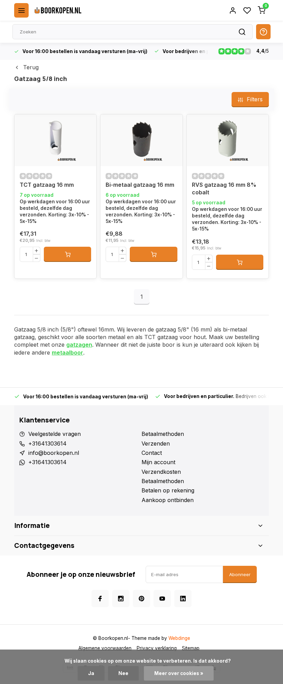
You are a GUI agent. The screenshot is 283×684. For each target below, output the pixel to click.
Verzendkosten (161, 471)
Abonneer (240, 574)
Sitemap (190, 648)
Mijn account (158, 462)
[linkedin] (183, 598)
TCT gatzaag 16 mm (47, 184)
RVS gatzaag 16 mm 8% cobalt (224, 188)
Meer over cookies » (178, 673)
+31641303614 (47, 443)
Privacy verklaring (157, 648)
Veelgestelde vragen (54, 433)
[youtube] (162, 598)
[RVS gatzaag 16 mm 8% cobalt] (228, 140)
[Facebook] (100, 598)
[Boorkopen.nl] (58, 10)
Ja (91, 673)
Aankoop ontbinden (168, 500)
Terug (31, 67)
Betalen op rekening (168, 490)
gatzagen (79, 344)
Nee (123, 673)
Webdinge (179, 638)
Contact (152, 452)
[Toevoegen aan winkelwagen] (67, 254)
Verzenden (156, 443)
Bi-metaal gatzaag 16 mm (140, 184)
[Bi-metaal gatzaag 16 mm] (141, 140)
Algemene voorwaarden (104, 648)
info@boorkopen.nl (53, 452)
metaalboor (67, 352)
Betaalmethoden (163, 433)
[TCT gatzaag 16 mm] (55, 140)
